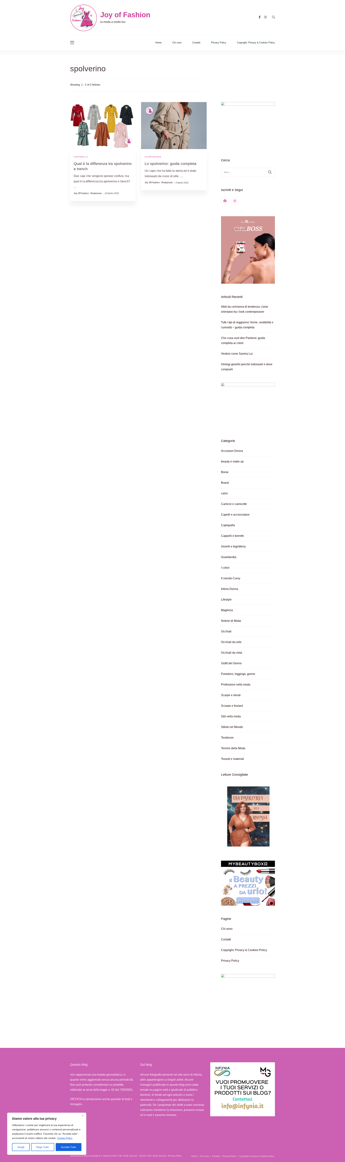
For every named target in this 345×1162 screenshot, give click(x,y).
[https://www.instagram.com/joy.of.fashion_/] (234, 201)
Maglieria (227, 610)
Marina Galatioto (92, 1156)
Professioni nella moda (235, 684)
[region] (46, 1134)
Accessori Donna (232, 450)
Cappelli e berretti (232, 535)
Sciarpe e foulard (232, 705)
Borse (225, 472)
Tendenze (227, 737)
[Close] (82, 1116)
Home (158, 42)
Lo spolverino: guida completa (170, 163)
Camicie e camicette (234, 503)
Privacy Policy (218, 42)
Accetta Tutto (68, 1147)
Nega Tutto (42, 1147)
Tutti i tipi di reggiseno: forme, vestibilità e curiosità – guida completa (247, 325)
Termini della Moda (233, 748)
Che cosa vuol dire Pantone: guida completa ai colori (243, 340)
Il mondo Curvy (230, 578)
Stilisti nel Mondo (232, 727)
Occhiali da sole (231, 642)
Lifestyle (226, 599)
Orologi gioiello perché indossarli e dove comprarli (246, 367)
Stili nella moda (231, 716)
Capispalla (81, 157)
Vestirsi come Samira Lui (237, 353)
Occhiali (226, 631)
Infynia (106, 1156)
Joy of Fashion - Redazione (88, 193)
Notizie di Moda (231, 620)
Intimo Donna (229, 588)
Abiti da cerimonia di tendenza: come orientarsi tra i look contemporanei (244, 309)
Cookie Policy (64, 1138)
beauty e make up (232, 461)
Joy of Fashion (125, 15)
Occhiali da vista (231, 652)
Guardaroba (153, 157)
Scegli (20, 1147)
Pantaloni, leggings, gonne (238, 673)
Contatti (196, 42)
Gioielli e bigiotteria (233, 546)
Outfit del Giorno (231, 663)
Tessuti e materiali (232, 758)
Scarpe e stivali (231, 695)
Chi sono (176, 42)
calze (224, 493)
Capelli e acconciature (235, 514)
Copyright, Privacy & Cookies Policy (256, 42)
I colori (225, 567)
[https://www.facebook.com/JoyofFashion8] (225, 201)
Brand (225, 482)
